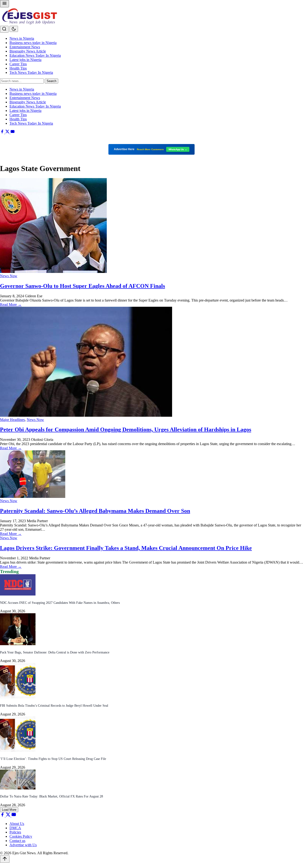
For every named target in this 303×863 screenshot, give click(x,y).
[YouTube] (12, 132)
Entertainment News (24, 47)
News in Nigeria (21, 38)
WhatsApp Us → (178, 149)
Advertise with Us (23, 845)
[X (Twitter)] (7, 132)
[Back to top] (4, 859)
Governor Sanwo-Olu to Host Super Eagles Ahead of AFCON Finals (82, 286)
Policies (15, 832)
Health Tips (18, 68)
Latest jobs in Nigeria (25, 60)
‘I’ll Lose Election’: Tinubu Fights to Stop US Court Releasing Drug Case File (53, 759)
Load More (9, 809)
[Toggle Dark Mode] (13, 29)
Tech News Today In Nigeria (31, 72)
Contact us (17, 841)
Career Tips (18, 64)
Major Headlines (12, 420)
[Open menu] (4, 3)
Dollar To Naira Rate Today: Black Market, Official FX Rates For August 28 (51, 796)
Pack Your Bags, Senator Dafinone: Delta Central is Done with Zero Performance (54, 652)
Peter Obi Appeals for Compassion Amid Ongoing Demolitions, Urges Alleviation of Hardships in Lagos (125, 429)
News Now (8, 276)
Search (51, 81)
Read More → (11, 304)
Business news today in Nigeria (33, 43)
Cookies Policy (20, 836)
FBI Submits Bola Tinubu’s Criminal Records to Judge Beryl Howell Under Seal (54, 705)
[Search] (4, 29)
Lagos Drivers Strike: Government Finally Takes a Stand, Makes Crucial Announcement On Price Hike (126, 548)
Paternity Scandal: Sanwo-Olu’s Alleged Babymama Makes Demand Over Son (95, 511)
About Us (16, 824)
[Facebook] (2, 132)
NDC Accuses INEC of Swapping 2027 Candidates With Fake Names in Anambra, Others (60, 603)
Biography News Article (27, 51)
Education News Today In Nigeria (35, 55)
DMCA (15, 828)
